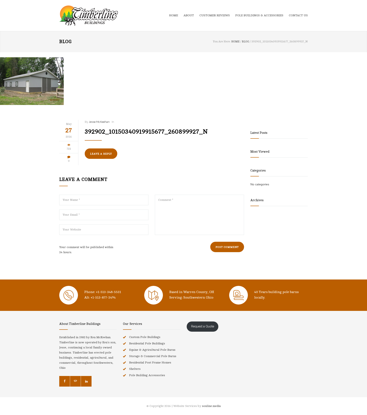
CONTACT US (298, 15)
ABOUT (189, 15)
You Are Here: (222, 41)
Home (235, 41)
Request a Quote (202, 326)
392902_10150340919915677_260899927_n (146, 131)
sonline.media (211, 406)
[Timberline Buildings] (98, 15)
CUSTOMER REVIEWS (214, 15)
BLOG (65, 41)
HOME (173, 15)
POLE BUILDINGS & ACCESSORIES (259, 15)
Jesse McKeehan (99, 121)
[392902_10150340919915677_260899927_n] (183, 81)
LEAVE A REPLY (101, 153)
